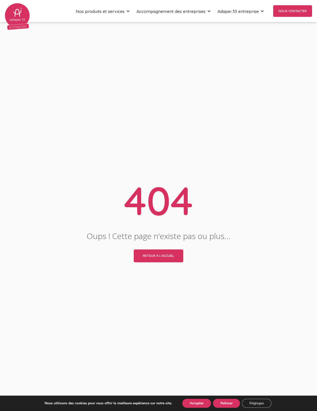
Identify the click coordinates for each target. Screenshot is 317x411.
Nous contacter (293, 11)
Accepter (197, 403)
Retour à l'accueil (158, 256)
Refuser (226, 403)
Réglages (256, 403)
